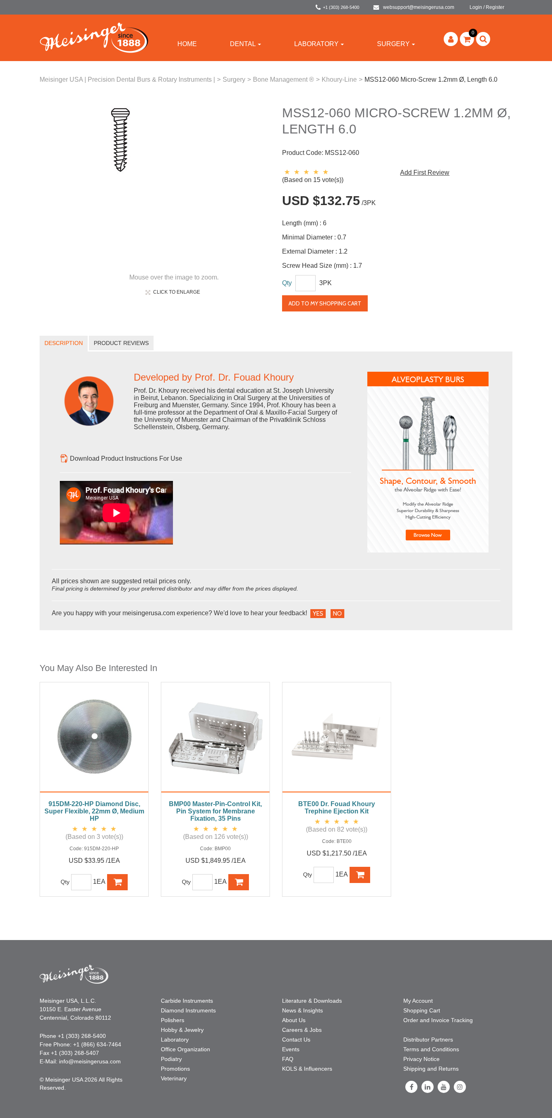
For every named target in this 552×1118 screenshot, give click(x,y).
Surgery (393, 43)
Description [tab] (63, 343)
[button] (467, 39)
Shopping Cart (421, 1010)
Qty (287, 283)
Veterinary (174, 1078)
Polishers (172, 1020)
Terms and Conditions (431, 1049)
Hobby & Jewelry (182, 1030)
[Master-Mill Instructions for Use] (64, 458)
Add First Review (424, 172)
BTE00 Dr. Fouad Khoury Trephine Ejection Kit (336, 807)
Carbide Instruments (187, 1000)
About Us (293, 1020)
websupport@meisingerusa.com (418, 7)
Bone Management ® (283, 79)
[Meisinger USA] (94, 37)
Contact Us (296, 1039)
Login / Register (487, 7)
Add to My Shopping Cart (325, 303)
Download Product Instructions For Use (126, 458)
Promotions (175, 1068)
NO (337, 613)
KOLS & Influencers (307, 1068)
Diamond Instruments (188, 1010)
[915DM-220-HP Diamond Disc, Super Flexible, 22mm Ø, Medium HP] (94, 741)
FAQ (287, 1059)
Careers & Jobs (302, 1030)
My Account (418, 1000)
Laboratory (316, 43)
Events (290, 1049)
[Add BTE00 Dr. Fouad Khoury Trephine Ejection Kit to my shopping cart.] (360, 875)
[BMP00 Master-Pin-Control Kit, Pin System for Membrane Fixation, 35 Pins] (215, 741)
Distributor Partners (428, 1039)
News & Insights (302, 1010)
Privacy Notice (421, 1059)
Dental (243, 43)
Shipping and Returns (431, 1068)
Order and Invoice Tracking (438, 1020)
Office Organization (185, 1049)
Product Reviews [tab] (121, 343)
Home (187, 43)
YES (318, 613)
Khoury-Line (339, 79)
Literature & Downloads (312, 1000)
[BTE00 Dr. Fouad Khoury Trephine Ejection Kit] (337, 741)
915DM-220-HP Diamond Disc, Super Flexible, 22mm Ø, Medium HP (94, 811)
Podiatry (171, 1059)
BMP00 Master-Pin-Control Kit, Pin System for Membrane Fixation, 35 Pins (215, 811)
